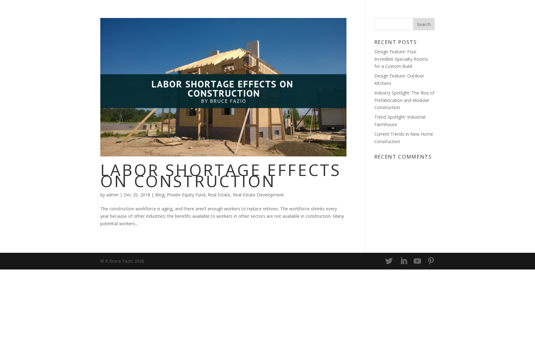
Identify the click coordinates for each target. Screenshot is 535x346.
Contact (421, 12)
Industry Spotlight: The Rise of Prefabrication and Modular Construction (404, 100)
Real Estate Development (258, 195)
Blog (359, 12)
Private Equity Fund (186, 195)
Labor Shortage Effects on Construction (220, 175)
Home (336, 12)
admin (112, 195)
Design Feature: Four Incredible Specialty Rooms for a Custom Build (401, 59)
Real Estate (219, 195)
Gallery (387, 12)
